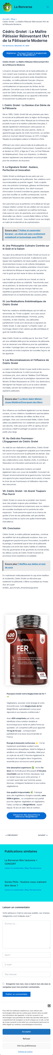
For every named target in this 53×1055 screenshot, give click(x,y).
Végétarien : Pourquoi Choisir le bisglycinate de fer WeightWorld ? (26, 54)
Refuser (26, 1038)
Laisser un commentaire (14, 868)
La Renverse (23, 7)
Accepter (26, 1031)
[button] (49, 1005)
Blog (26, 868)
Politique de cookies (25, 1052)
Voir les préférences (26, 1045)
